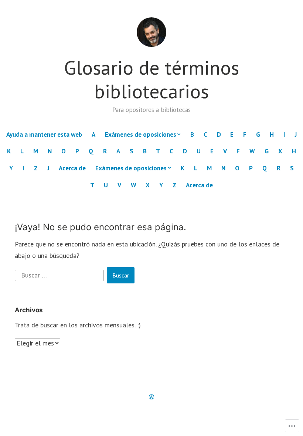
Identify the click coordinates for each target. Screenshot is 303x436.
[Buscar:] (60, 274)
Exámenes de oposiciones (140, 134)
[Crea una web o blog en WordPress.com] (151, 397)
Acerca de (72, 168)
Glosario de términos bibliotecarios (151, 79)
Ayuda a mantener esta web (44, 134)
